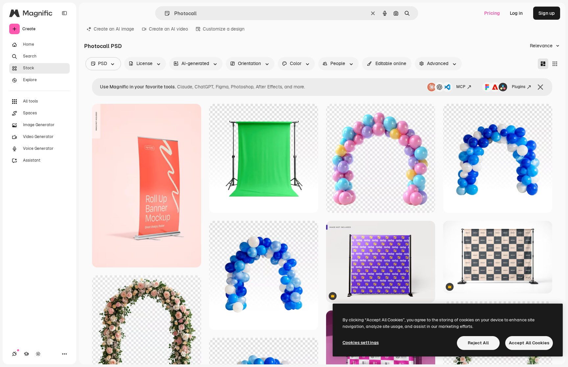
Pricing (492, 13)
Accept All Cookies (529, 343)
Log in (516, 13)
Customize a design (224, 29)
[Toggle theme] (38, 354)
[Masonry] (543, 63)
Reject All (478, 343)
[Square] (555, 63)
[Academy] (26, 354)
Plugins (518, 86)
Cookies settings (361, 342)
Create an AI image (114, 29)
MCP (460, 86)
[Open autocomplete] (164, 13)
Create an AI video (168, 29)
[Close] (540, 87)
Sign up (546, 13)
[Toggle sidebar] (64, 13)
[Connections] (14, 354)
